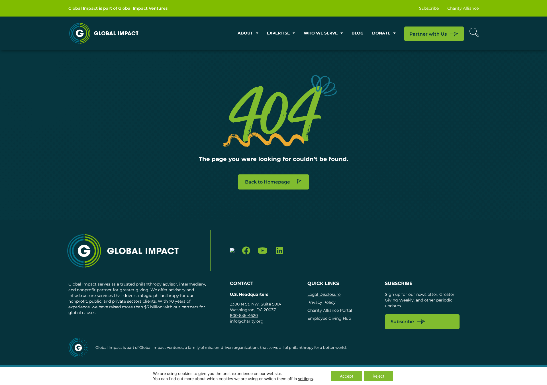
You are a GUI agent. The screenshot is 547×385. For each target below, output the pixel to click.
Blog (358, 33)
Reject (378, 376)
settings (305, 378)
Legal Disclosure (323, 294)
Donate (381, 33)
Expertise (278, 33)
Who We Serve (321, 33)
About (245, 33)
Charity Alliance (463, 8)
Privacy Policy (321, 302)
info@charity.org (247, 321)
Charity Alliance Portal (329, 310)
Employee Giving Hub (329, 318)
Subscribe (429, 8)
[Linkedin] (279, 250)
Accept (346, 376)
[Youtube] (262, 250)
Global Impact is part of (118, 8)
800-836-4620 (244, 315)
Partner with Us (428, 34)
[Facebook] (246, 250)
